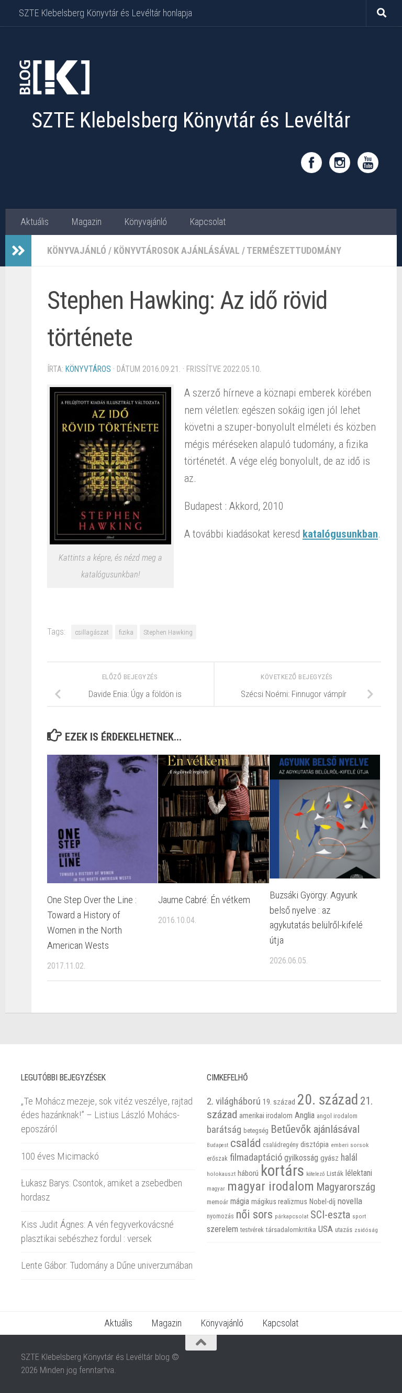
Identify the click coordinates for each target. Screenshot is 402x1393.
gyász (329, 1158)
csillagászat (92, 632)
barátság (224, 1129)
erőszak (217, 1158)
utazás (343, 1230)
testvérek (252, 1230)
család (245, 1143)
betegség (256, 1130)
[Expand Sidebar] (18, 250)
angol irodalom (337, 1116)
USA (325, 1229)
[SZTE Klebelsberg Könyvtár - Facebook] (311, 162)
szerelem (222, 1229)
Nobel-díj (322, 1201)
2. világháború (234, 1101)
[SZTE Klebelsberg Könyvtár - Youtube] (368, 162)
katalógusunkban (340, 534)
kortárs (282, 1171)
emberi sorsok (349, 1145)
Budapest (217, 1145)
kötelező (315, 1174)
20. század (327, 1099)
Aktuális (34, 221)
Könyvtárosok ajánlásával (177, 250)
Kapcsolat (207, 221)
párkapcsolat (291, 1216)
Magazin (86, 221)
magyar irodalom (270, 1186)
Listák (335, 1173)
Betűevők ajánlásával (315, 1128)
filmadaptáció (256, 1157)
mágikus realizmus (279, 1201)
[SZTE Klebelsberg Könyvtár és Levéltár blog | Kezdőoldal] (53, 77)
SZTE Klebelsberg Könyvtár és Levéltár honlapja (105, 12)
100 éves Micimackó (60, 1156)
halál (349, 1157)
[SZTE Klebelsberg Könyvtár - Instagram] (339, 162)
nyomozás (220, 1216)
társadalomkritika (291, 1230)
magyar (216, 1188)
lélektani (358, 1173)
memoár (217, 1202)
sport (359, 1216)
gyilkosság (301, 1158)
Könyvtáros (88, 369)
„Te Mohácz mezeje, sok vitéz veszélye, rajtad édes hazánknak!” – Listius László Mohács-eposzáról (107, 1115)
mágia (239, 1201)
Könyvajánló (145, 221)
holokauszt (221, 1174)
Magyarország (345, 1187)
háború (248, 1173)
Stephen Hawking (168, 632)
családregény (280, 1145)
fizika (126, 632)
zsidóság (366, 1230)
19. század (279, 1102)
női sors (254, 1214)
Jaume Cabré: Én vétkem (204, 900)
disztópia (314, 1144)
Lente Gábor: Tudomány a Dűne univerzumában (107, 1265)
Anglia (305, 1115)
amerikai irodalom (266, 1115)
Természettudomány (294, 250)
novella (350, 1201)
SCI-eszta (330, 1214)
